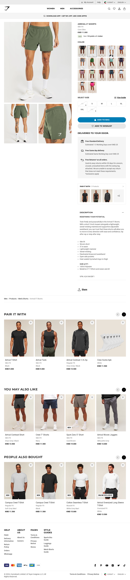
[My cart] (124, 8)
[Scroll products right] (124, 314)
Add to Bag (103, 120)
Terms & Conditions (77, 574)
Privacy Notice (93, 574)
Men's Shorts (23, 299)
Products (13, 299)
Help (99, 2)
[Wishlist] (114, 9)
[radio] (82, 51)
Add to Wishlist (103, 126)
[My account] (119, 9)
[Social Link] (95, 565)
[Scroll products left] (118, 314)
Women (51, 8)
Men (62, 8)
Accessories (76, 8)
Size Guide (121, 98)
